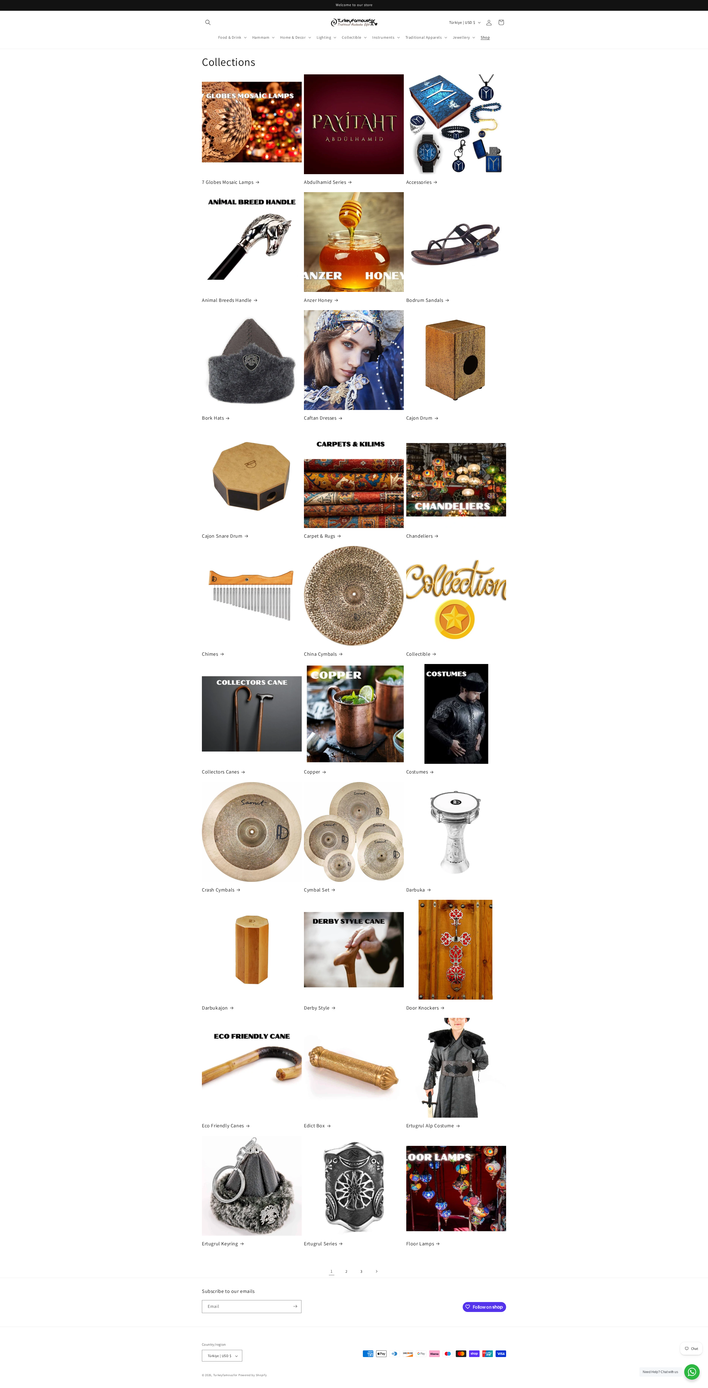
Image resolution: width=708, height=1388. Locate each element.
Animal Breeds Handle (227, 300)
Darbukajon (215, 1008)
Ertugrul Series (320, 1243)
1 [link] (331, 1271)
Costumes (417, 772)
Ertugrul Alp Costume (430, 1125)
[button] (208, 22)
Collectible (418, 654)
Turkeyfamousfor (225, 1375)
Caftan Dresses (320, 418)
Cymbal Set (316, 890)
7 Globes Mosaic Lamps (228, 182)
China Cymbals (320, 654)
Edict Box (314, 1125)
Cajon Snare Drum (222, 536)
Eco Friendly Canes (223, 1125)
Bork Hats (213, 418)
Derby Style (317, 1008)
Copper (312, 772)
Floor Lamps (420, 1243)
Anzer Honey (318, 300)
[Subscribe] (295, 1306)
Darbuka (415, 890)
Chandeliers (419, 536)
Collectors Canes (220, 772)
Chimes (210, 654)
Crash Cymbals (218, 890)
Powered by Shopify (252, 1375)
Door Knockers (422, 1008)
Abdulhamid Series (325, 182)
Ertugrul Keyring (220, 1243)
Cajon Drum (419, 418)
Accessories (419, 182)
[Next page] (376, 1271)
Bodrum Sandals (424, 300)
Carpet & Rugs (319, 536)
